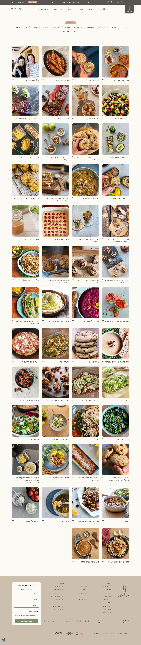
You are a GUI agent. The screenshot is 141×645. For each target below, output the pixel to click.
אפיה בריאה (67, 27)
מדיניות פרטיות (96, 633)
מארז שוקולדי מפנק (59, 593)
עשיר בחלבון (56, 27)
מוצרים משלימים (82, 599)
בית (127, 17)
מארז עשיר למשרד (59, 599)
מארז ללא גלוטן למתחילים (57, 589)
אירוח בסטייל (66, 31)
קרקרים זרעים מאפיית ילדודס (79, 593)
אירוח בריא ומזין (78, 27)
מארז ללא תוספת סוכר (58, 586)
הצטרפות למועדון (26, 621)
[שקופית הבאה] (53, 2)
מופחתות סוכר (107, 609)
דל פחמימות (107, 599)
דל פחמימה (46, 27)
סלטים (18, 27)
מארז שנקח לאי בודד (58, 609)
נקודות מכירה (21, 2)
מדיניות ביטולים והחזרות (116, 633)
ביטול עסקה (105, 633)
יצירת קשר (10, 2)
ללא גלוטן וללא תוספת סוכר (103, 593)
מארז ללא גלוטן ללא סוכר (57, 596)
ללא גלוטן (114, 27)
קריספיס (85, 589)
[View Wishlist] (12, 9)
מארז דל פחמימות (59, 603)
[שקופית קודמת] (88, 2)
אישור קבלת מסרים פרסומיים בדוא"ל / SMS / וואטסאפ (25, 616)
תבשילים (76, 31)
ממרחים (26, 27)
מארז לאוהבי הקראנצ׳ (58, 606)
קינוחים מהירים (90, 27)
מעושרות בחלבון (106, 606)
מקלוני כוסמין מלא (82, 586)
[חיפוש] (20, 9)
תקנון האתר (126, 633)
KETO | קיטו (107, 603)
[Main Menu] (103, 9)
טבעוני (123, 27)
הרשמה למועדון (32, 2)
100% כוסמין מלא (106, 596)
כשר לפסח (35, 27)
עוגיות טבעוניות (107, 612)
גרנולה (85, 596)
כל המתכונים (70, 22)
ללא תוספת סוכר (103, 27)
